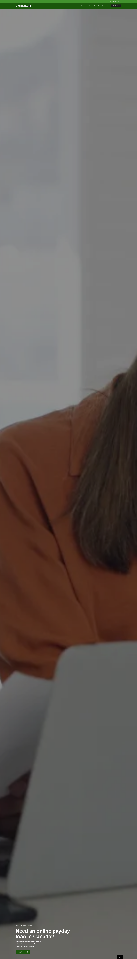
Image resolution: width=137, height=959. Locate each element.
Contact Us (105, 6)
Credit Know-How (86, 6)
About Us (96, 6)
